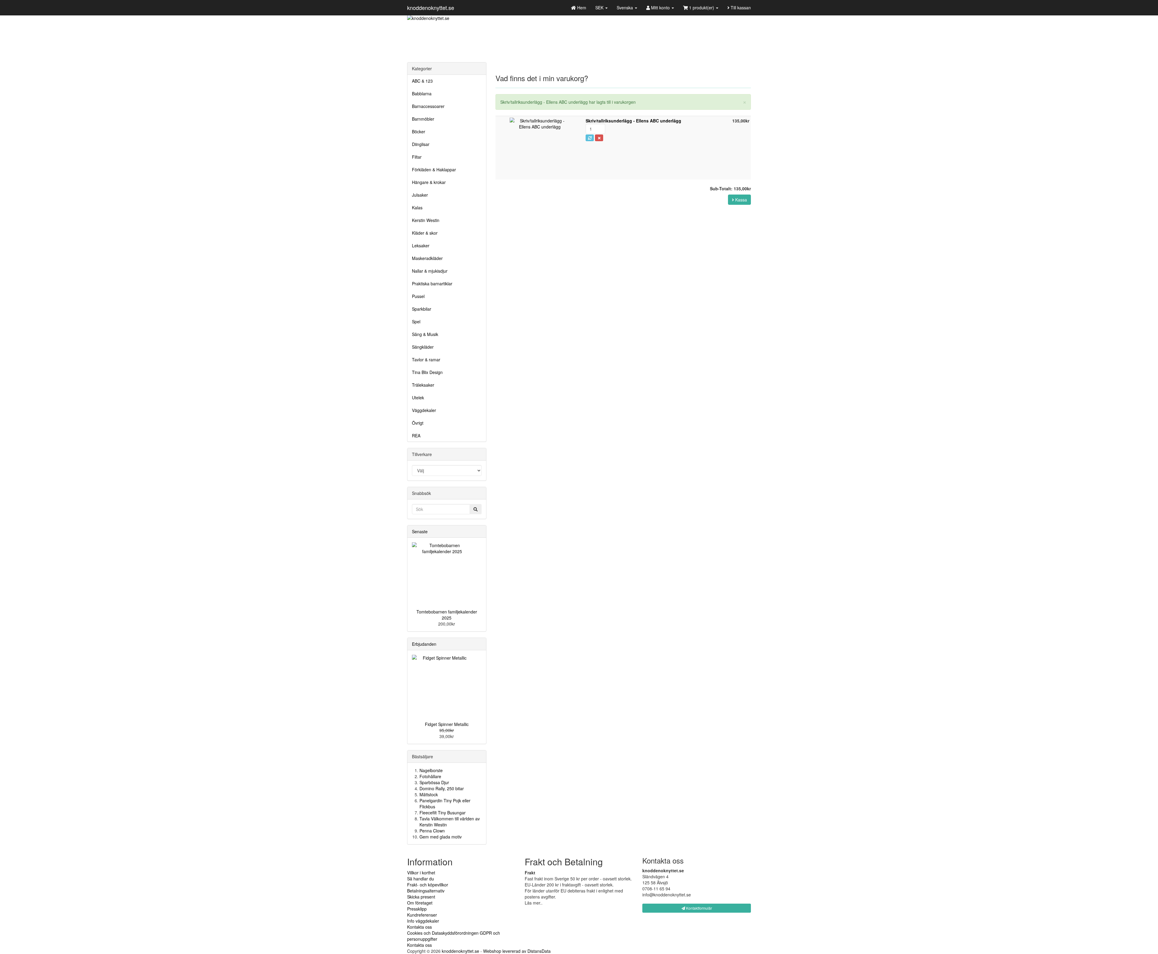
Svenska (625, 8)
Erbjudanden (424, 644)
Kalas (417, 207)
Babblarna (422, 93)
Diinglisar (420, 144)
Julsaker (420, 195)
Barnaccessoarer (428, 106)
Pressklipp (417, 909)
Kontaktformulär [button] (698, 908)
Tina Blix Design (427, 372)
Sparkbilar (421, 309)
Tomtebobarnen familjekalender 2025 (446, 615)
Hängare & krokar (429, 182)
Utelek (418, 398)
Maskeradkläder (427, 258)
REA (416, 436)
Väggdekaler (424, 410)
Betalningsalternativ (426, 891)
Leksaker (420, 245)
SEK (600, 8)
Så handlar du (420, 879)
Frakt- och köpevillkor (427, 885)
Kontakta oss (419, 927)
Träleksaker (423, 385)
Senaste (420, 531)
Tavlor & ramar (426, 360)
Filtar (417, 157)
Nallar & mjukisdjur (430, 271)
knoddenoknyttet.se (430, 7)
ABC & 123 (422, 81)
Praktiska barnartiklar (432, 283)
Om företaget (419, 903)
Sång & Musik (425, 334)
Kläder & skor (425, 233)
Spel (416, 322)
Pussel (418, 296)
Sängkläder (423, 347)
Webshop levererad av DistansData (517, 951)
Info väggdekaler (423, 921)
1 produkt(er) (701, 8)
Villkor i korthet (421, 873)
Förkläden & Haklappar (434, 169)
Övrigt (417, 423)
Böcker (418, 131)
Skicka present (421, 897)
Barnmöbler (423, 119)
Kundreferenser (422, 915)
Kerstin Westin (425, 220)
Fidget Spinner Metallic (447, 724)
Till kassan (740, 8)
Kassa (740, 200)
